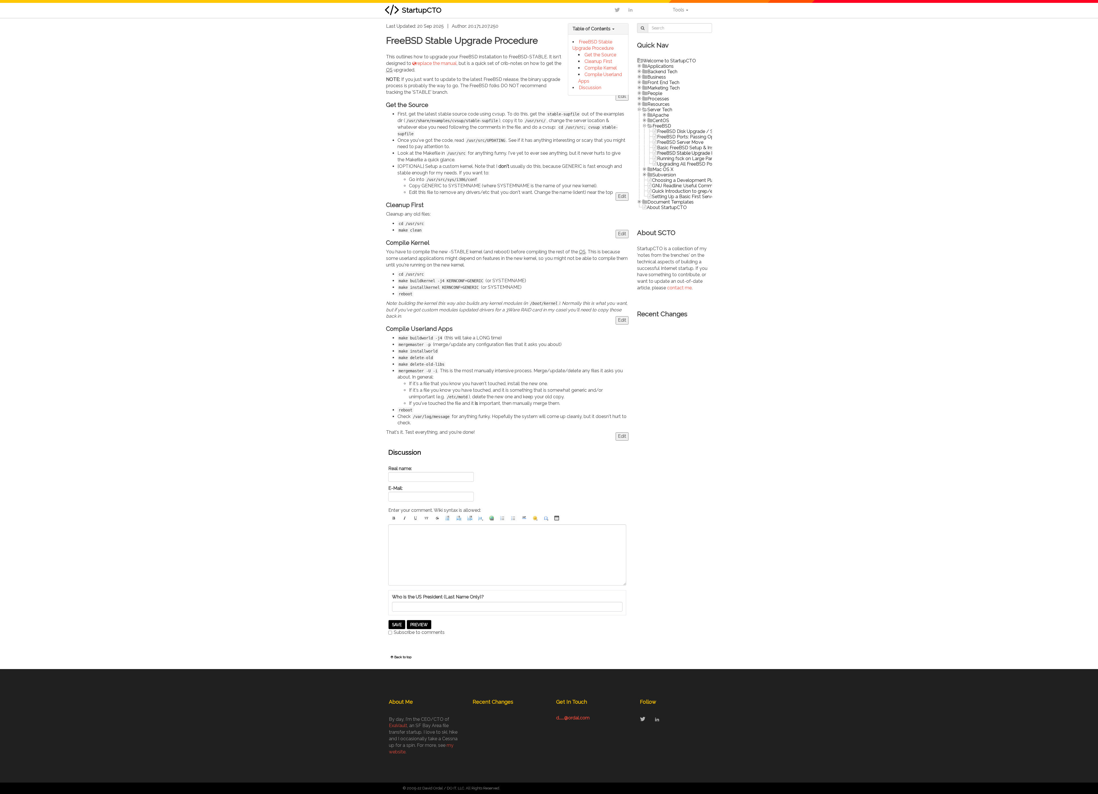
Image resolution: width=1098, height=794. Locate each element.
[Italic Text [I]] (404, 518)
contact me (679, 287)
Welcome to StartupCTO (669, 60)
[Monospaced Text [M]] (426, 518)
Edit (622, 96)
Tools (679, 10)
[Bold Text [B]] (393, 518)
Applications (660, 66)
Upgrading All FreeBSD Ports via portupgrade (705, 164)
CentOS (661, 120)
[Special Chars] (545, 518)
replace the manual (436, 63)
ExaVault (398, 725)
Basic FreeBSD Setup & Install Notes (695, 147)
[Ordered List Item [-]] (502, 518)
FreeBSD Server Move (680, 142)
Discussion (590, 87)
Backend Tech (662, 71)
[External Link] (491, 518)
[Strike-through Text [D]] (437, 518)
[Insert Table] (556, 518)
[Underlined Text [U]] (415, 518)
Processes (658, 99)
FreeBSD (662, 126)
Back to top (402, 657)
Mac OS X (663, 169)
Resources (658, 104)
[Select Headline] (480, 518)
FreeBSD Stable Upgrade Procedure (695, 153)
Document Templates (670, 202)
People (654, 93)
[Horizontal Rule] (524, 518)
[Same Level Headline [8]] (448, 518)
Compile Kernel (600, 68)
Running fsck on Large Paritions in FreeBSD (702, 158)
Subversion (664, 175)
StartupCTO (421, 10)
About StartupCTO (667, 207)
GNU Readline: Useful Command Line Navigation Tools (709, 185)
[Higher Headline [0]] (469, 518)
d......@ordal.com (573, 718)
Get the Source (600, 54)
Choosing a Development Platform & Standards (702, 180)
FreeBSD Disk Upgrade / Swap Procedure (701, 131)
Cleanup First (598, 61)
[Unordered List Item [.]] (513, 518)
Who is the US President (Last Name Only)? (438, 597)
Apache (661, 115)
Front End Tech (663, 82)
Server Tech (659, 109)
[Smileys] (535, 518)
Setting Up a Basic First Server (683, 196)
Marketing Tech (663, 88)
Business (656, 77)
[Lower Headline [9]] (458, 518)
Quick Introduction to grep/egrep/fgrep (694, 191)
